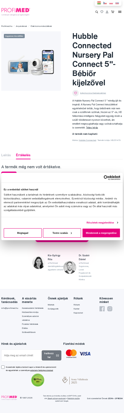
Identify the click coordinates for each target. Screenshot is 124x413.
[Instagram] (109, 308)
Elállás (25, 328)
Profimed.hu (6, 26)
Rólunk (77, 305)
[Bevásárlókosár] (113, 12)
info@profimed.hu (9, 308)
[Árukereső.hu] (53, 380)
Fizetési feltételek (30, 324)
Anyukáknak (21, 26)
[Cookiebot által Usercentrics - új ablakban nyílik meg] (106, 177)
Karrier (76, 309)
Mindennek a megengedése (101, 232)
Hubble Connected (87, 140)
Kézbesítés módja (30, 312)
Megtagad (22, 232)
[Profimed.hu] (15, 12)
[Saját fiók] (107, 11)
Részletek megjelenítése (100, 222)
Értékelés (23, 155)
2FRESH (119, 398)
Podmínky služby (73, 398)
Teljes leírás (92, 128)
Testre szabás (60, 232)
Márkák (51, 305)
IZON (110, 398)
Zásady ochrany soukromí (56, 398)
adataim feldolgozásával (41, 370)
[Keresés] (97, 11)
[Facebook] (102, 308)
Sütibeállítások (29, 332)
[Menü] (120, 12)
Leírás (6, 155)
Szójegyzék (53, 309)
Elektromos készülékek (41, 26)
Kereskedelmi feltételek (33, 308)
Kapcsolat (78, 313)
